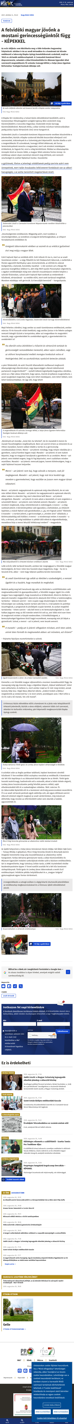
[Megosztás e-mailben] (3, 986)
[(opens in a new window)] (20, 1371)
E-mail (39, 1020)
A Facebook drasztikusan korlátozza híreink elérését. (24, 1011)
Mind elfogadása (61, 1412)
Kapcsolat (21, 1378)
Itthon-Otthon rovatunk (13, 1329)
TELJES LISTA (9, 1264)
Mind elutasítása (43, 1412)
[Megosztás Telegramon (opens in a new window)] (15, 986)
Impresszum (7, 1378)
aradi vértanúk (8, 996)
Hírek (29, 1360)
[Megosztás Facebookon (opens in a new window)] (9, 986)
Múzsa (40, 1360)
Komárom (6, 21)
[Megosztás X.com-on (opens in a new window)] (21, 986)
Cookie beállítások (52, 1405)
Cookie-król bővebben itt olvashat (52, 1418)
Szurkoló (53, 1360)
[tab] (6, 1193)
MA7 (19, 1360)
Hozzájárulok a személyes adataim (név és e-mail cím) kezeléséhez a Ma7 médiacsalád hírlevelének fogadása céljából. (14, 1040)
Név (4, 1020)
